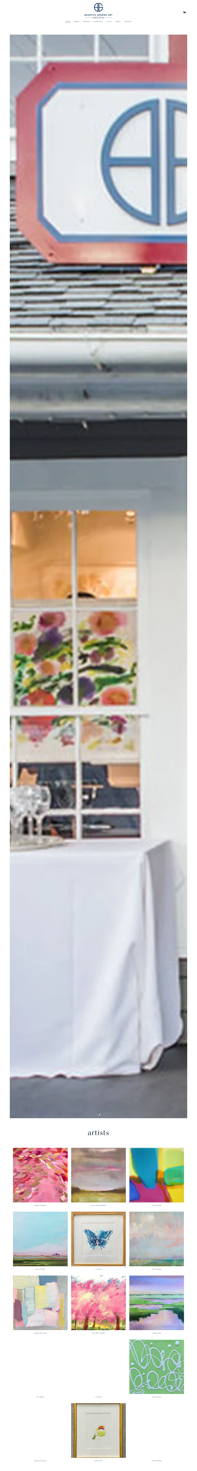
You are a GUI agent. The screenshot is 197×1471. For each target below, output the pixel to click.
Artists (76, 22)
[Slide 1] (97, 1114)
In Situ (109, 22)
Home (67, 22)
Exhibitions (98, 22)
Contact (128, 22)
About (118, 22)
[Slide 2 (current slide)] (99, 1114)
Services (86, 22)
